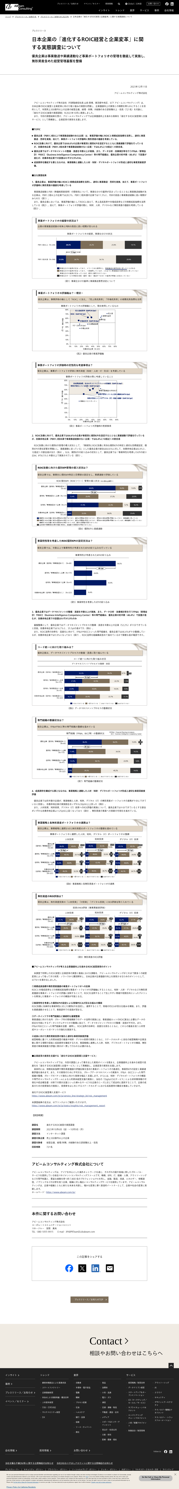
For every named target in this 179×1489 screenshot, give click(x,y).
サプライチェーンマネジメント (137, 1409)
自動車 (78, 1382)
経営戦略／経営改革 (136, 1382)
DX (43, 1417)
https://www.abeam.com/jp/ (60, 1192)
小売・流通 (106, 1392)
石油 (77, 1407)
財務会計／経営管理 (136, 1430)
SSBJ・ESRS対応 (49, 1407)
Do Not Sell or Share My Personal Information (155, 1478)
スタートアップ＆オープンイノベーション (137, 1394)
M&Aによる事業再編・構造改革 (55, 1397)
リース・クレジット (84, 1427)
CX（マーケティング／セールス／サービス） (137, 1401)
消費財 (105, 1387)
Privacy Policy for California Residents (21, 1487)
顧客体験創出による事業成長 (54, 1382)
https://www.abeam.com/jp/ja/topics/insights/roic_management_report (68, 1105)
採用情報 (109, 3)
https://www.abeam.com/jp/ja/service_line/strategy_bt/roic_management (69, 1095)
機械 (77, 1397)
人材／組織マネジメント (137, 1424)
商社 (77, 1432)
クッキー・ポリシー (109, 1469)
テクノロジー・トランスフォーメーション (164, 1419)
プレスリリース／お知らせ (67, 3)
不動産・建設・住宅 (110, 1412)
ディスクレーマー (12, 1469)
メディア (105, 1417)
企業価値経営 (47, 1392)
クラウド (158, 1392)
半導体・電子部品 (83, 1387)
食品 (104, 1382)
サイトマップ (168, 1469)
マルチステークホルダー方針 (146, 1469)
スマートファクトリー (51, 1387)
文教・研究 (106, 1434)
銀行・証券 (80, 1417)
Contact (106, 1341)
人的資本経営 (47, 1402)
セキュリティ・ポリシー (33, 1469)
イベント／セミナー (92, 3)
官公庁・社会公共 (109, 1429)
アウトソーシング (162, 1382)
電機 (77, 1392)
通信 (104, 1402)
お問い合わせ (153, 3)
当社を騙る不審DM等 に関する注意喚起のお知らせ (29, 1463)
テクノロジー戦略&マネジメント (163, 1411)
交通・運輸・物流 (109, 1407)
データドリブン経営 (136, 1387)
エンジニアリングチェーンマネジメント (137, 1416)
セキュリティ (160, 1397)
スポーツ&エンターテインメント (111, 1423)
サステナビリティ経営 (51, 1412)
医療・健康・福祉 (109, 1439)
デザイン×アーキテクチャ (164, 1403)
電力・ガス (106, 1397)
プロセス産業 (81, 1402)
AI (155, 1387)
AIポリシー (126, 1469)
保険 (77, 1422)
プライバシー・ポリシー (57, 1469)
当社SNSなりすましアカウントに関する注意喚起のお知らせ (85, 1463)
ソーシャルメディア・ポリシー (84, 1469)
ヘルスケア (80, 1412)
